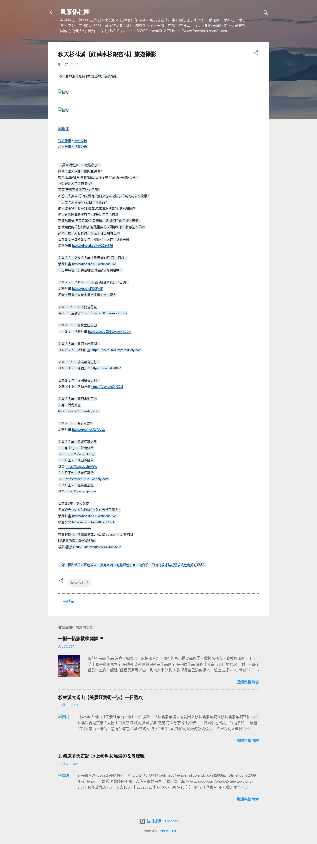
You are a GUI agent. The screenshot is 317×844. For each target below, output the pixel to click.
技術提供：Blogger (162, 821)
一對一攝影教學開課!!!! (80, 638)
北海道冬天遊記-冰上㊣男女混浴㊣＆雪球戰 (101, 756)
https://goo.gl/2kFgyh (81, 454)
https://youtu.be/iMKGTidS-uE (93, 522)
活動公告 (80, 147)
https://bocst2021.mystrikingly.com (116, 350)
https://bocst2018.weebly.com (109, 331)
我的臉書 (64, 140)
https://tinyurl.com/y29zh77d (92, 245)
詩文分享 (64, 147)
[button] (256, 53)
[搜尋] (266, 13)
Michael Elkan (168, 831)
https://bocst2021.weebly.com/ (87, 479)
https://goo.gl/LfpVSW (81, 466)
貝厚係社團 (75, 11)
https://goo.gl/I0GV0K (87, 288)
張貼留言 (70, 601)
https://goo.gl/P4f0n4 (106, 368)
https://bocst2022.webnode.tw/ (94, 264)
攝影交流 (80, 140)
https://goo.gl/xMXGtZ (107, 386)
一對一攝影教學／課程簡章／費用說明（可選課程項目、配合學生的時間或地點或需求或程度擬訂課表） (132, 565)
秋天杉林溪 (79, 582)
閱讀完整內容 (248, 682)
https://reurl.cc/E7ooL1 (88, 429)
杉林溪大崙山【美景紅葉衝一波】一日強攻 (100, 697)
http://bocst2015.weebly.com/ (106, 313)
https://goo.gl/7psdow (81, 491)
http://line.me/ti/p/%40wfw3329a (98, 547)
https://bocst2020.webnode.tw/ (94, 516)
